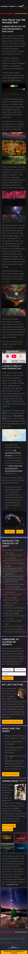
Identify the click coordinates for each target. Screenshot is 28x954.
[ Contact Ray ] (6, 943)
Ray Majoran (15, 939)
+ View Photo (7, 138)
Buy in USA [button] (7, 829)
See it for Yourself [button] (11, 774)
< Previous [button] (10, 532)
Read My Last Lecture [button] (12, 722)
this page (5, 281)
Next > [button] (19, 532)
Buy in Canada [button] (9, 826)
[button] (7, 678)
